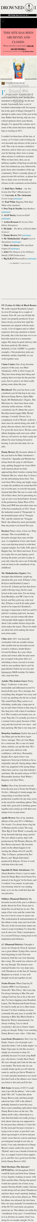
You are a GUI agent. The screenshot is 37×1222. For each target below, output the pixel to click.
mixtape (18, 198)
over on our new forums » (22, 47)
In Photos (30, 20)
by (9, 83)
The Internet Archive (28, 51)
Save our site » (18, 15)
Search (32, 25)
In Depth (20, 20)
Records (10, 20)
